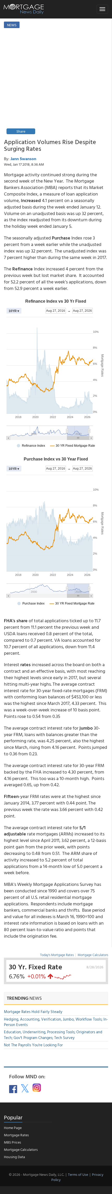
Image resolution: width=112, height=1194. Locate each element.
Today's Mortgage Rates (57, 954)
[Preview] (56, 84)
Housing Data (14, 1156)
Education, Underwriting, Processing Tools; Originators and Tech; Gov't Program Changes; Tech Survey (53, 1034)
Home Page (13, 1127)
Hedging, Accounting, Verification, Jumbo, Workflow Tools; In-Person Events (56, 1022)
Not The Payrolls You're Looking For (33, 1045)
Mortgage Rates (16, 1135)
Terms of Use (78, 1174)
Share (20, 131)
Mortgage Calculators (93, 954)
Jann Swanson (23, 158)
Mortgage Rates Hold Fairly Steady (33, 1012)
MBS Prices (12, 1142)
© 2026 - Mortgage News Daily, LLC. (36, 1174)
